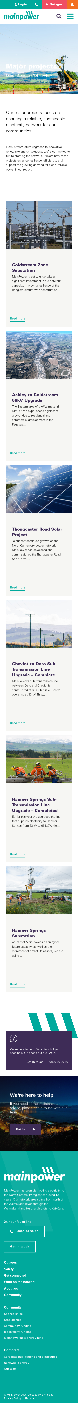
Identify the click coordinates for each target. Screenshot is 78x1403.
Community (13, 1295)
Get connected (15, 1275)
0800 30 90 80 (58, 1062)
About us (23, 75)
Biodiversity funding (18, 1332)
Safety (9, 1269)
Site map (29, 1399)
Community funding (17, 1326)
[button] (72, 4)
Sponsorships (13, 1314)
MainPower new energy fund (23, 1338)
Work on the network (19, 1282)
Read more (17, 318)
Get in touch (34, 1062)
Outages (10, 1262)
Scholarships (12, 1320)
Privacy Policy (12, 1399)
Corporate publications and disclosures (30, 1357)
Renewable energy (16, 1363)
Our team (10, 1369)
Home (10, 75)
